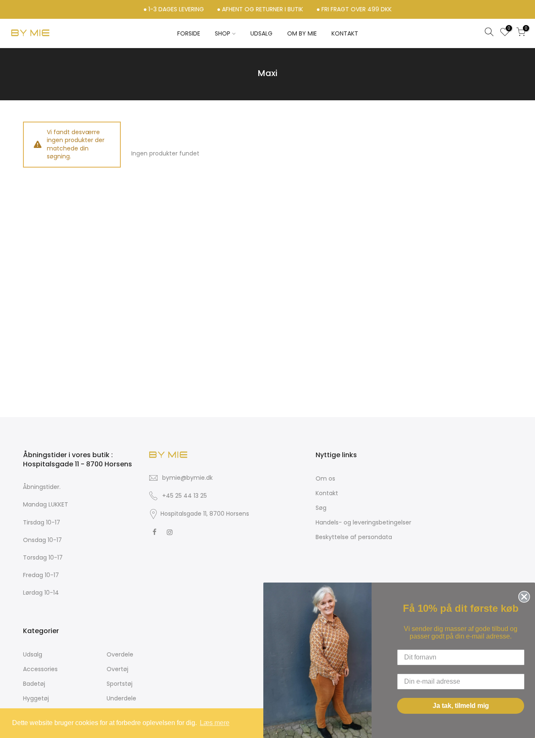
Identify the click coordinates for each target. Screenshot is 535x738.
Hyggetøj (36, 698)
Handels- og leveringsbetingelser (363, 522)
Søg (321, 508)
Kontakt (327, 493)
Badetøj (34, 683)
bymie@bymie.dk (187, 477)
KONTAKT (344, 33)
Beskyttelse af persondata (354, 537)
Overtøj (117, 669)
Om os (325, 478)
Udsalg (32, 654)
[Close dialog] (522, 595)
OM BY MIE (302, 33)
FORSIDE (188, 33)
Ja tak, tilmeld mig (461, 705)
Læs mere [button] (214, 722)
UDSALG (261, 33)
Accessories (40, 669)
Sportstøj (119, 683)
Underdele (121, 698)
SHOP (222, 33)
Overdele (120, 654)
